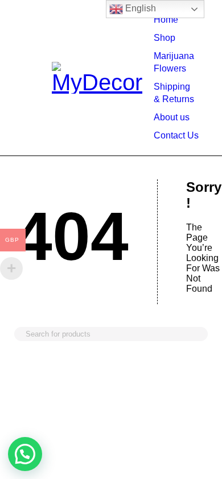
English (139, 8)
